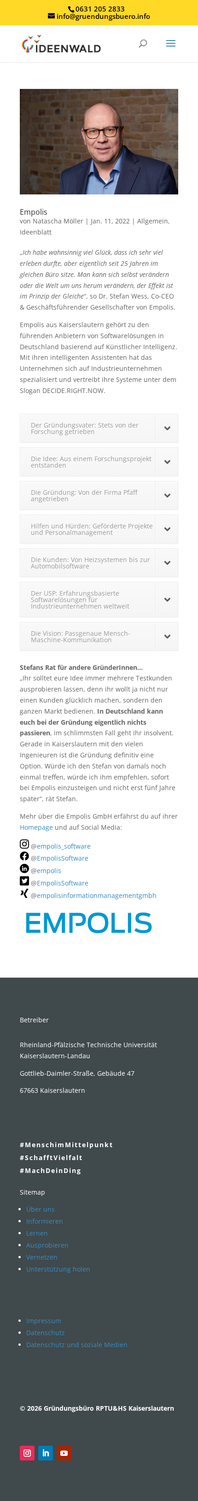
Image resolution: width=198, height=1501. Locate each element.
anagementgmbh (130, 895)
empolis (49, 870)
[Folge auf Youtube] (64, 1453)
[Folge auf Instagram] (27, 1453)
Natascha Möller (58, 221)
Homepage (36, 827)
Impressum (43, 1320)
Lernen (37, 1233)
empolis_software (64, 846)
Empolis (33, 212)
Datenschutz (45, 1332)
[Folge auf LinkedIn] (45, 1453)
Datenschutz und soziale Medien (77, 1344)
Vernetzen (42, 1257)
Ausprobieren (47, 1245)
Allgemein (152, 221)
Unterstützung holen (58, 1269)
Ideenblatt (36, 232)
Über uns (40, 1209)
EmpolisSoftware (62, 858)
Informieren (44, 1221)
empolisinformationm (70, 895)
